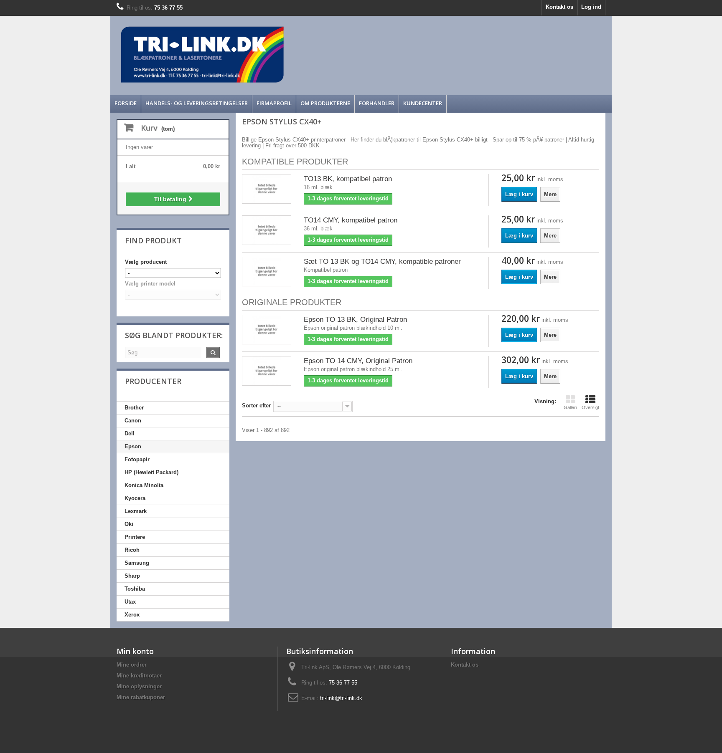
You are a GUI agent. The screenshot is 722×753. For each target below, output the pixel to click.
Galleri (570, 407)
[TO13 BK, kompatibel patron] (266, 188)
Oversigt (590, 407)
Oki (129, 524)
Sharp (132, 576)
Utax (130, 602)
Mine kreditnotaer (139, 675)
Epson (133, 446)
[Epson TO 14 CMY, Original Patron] (266, 370)
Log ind (591, 7)
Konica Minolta (144, 485)
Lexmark (136, 511)
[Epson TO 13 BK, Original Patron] (266, 329)
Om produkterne (325, 103)
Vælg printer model (150, 283)
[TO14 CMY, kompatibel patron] (266, 230)
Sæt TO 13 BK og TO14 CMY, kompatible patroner (382, 261)
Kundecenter (422, 103)
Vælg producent (146, 262)
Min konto (135, 651)
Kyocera (135, 498)
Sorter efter (256, 405)
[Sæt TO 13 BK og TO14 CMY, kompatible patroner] (266, 271)
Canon (133, 420)
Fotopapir (137, 459)
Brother (134, 407)
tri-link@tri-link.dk (341, 698)
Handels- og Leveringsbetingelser (196, 103)
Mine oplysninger (139, 686)
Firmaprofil (274, 103)
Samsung (137, 563)
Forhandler (376, 103)
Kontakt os (559, 7)
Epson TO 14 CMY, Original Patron (358, 361)
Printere (135, 537)
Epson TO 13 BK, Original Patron (355, 319)
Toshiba (135, 589)
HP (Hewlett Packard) (151, 472)
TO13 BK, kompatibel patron (348, 179)
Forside (125, 103)
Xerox (132, 614)
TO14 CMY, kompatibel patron (350, 220)
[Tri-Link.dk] (298, 54)
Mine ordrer (132, 665)
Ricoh (132, 550)
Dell (130, 433)
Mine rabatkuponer (141, 697)
